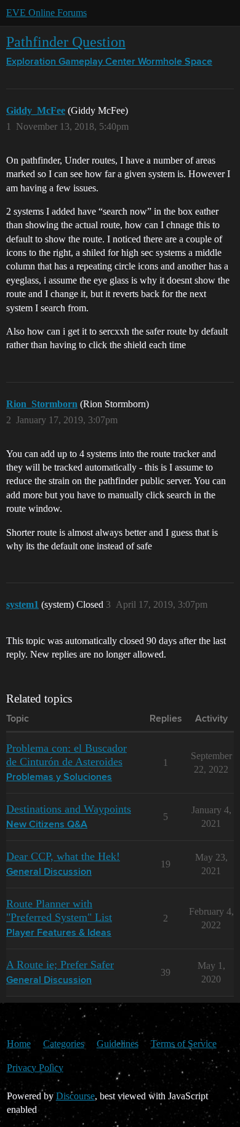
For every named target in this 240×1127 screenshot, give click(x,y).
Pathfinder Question (66, 41)
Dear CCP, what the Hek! (63, 856)
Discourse (75, 1096)
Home (19, 1043)
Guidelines (117, 1043)
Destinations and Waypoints (68, 809)
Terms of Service (184, 1043)
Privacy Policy (35, 1067)
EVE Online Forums (46, 12)
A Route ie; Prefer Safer (60, 964)
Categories (63, 1043)
